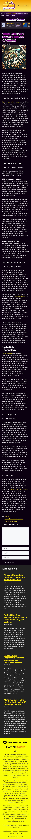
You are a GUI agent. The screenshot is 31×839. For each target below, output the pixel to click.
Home (9, 13)
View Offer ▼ (18, 26)
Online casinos (7, 353)
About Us (11, 833)
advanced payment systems (19, 489)
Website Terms (23, 831)
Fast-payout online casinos (11, 102)
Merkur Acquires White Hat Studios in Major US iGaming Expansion (15, 702)
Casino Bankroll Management (14, 519)
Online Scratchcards (11, 521)
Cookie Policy (7, 831)
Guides (14, 13)
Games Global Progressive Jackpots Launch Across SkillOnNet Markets (14, 658)
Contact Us (19, 833)
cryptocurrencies (20, 296)
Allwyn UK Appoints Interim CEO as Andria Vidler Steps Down (14, 577)
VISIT (18, 24)
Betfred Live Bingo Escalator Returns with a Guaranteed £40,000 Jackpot (15, 618)
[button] (18, 6)
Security (15, 831)
